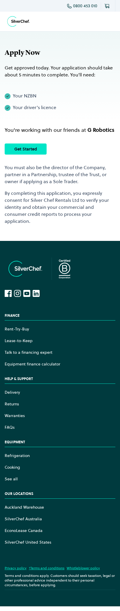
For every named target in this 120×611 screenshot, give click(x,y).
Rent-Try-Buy (17, 329)
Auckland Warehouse (24, 507)
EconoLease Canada (24, 530)
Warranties (15, 416)
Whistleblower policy (83, 568)
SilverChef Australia (23, 519)
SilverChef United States (28, 542)
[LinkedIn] (36, 293)
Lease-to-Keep (19, 341)
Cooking (12, 467)
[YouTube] (26, 293)
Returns (12, 404)
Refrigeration (17, 455)
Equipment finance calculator (32, 364)
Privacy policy (16, 568)
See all (11, 479)
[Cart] (108, 6)
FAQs (10, 427)
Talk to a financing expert (28, 352)
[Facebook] (8, 293)
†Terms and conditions (46, 568)
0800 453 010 (85, 6)
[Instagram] (17, 293)
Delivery (12, 392)
